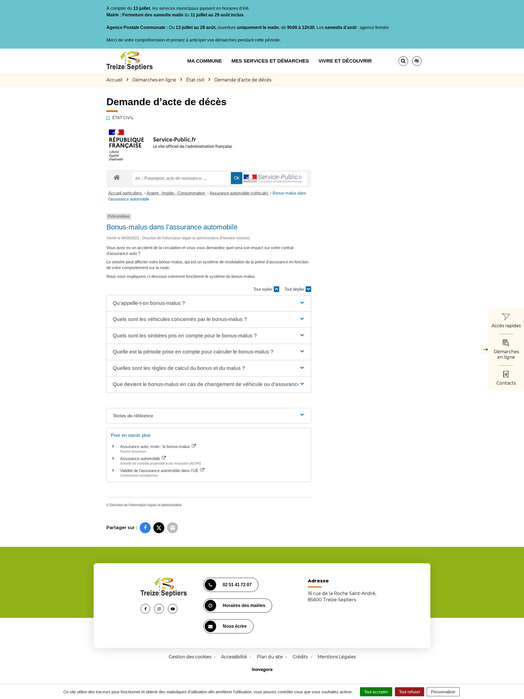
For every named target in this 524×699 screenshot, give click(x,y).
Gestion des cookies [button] (190, 656)
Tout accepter (376, 691)
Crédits (300, 656)
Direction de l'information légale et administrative (146, 505)
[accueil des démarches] (117, 177)
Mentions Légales (337, 656)
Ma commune (204, 61)
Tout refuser (409, 691)
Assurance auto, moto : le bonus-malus (155, 446)
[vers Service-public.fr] (273, 178)
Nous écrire (235, 626)
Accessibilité (234, 656)
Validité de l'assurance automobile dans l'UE (160, 470)
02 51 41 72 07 (237, 584)
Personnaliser (443, 691)
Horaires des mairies (244, 605)
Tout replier (263, 289)
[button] (209, 303)
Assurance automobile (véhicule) (239, 193)
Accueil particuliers (125, 193)
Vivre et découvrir (345, 61)
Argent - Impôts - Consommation (176, 193)
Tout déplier (295, 289)
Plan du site (270, 656)
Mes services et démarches (270, 61)
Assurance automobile (140, 458)
